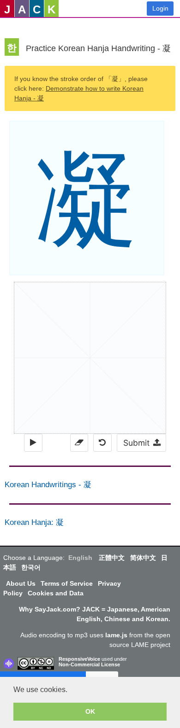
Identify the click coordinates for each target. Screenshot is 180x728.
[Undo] (102, 443)
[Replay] (33, 443)
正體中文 (112, 557)
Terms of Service (67, 583)
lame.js (116, 635)
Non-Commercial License (89, 664)
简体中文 (143, 557)
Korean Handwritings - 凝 (48, 484)
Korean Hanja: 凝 (34, 522)
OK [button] (90, 711)
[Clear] (79, 443)
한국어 (31, 567)
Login (160, 8)
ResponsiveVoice (79, 659)
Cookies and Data (56, 593)
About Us (21, 583)
